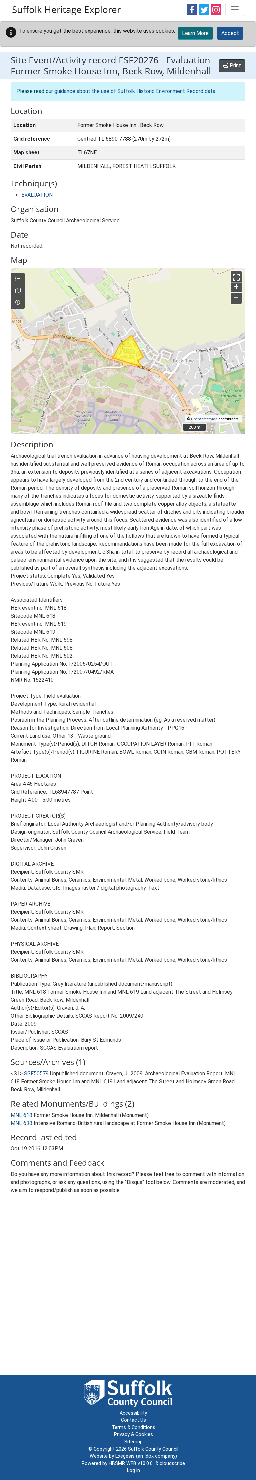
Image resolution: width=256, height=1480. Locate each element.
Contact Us (133, 1420)
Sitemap (133, 1442)
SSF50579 (36, 1073)
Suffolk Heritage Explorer (66, 9)
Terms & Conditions (133, 1427)
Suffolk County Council (153, 1449)
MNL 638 (21, 1123)
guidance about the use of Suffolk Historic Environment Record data (134, 91)
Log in (133, 1470)
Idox (149, 1456)
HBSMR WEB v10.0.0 (132, 1463)
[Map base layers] (17, 291)
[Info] (17, 303)
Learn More (195, 33)
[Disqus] (128, 1288)
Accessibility (133, 1413)
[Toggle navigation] (234, 9)
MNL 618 (21, 1115)
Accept (230, 33)
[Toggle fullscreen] (236, 276)
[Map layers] (17, 279)
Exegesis (125, 1456)
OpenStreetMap (204, 419)
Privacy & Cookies (133, 1434)
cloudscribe (172, 1463)
